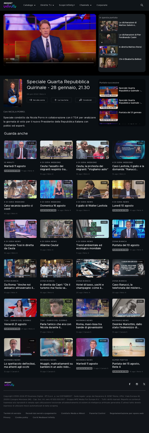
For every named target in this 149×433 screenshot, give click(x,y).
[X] (144, 384)
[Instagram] (137, 384)
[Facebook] (129, 384)
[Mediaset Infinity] (9, 5)
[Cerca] (142, 5)
